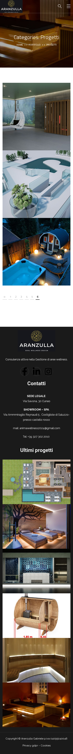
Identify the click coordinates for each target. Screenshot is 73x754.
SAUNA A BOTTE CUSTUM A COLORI (36, 248)
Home (20, 44)
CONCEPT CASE (36, 180)
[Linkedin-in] (36, 371)
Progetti (36, 121)
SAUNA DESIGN (36, 113)
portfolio (35, 44)
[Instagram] (48, 371)
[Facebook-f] (24, 371)
